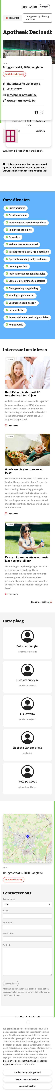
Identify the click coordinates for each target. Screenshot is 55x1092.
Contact (44, 6)
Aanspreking (9, 899)
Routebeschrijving (14, 74)
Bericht (6, 945)
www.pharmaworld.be (21, 100)
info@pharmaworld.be (22, 95)
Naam (6, 910)
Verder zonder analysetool (27, 1072)
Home (24, 7)
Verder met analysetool (27, 1079)
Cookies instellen (27, 1086)
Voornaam (8, 922)
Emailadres (8, 933)
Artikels (33, 7)
